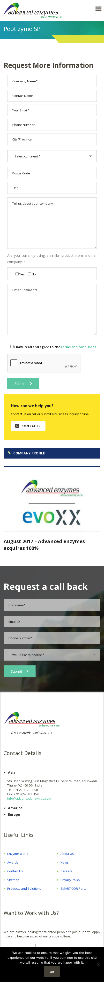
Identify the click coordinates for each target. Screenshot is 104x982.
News (64, 862)
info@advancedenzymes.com (29, 798)
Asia (11, 772)
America (15, 808)
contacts (31, 426)
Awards (12, 862)
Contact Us (15, 871)
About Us (67, 854)
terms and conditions (78, 347)
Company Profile (29, 453)
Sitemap (13, 880)
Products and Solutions (24, 888)
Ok (52, 971)
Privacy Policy (70, 880)
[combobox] (52, 156)
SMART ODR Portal (73, 888)
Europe (14, 814)
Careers (66, 871)
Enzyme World (17, 854)
